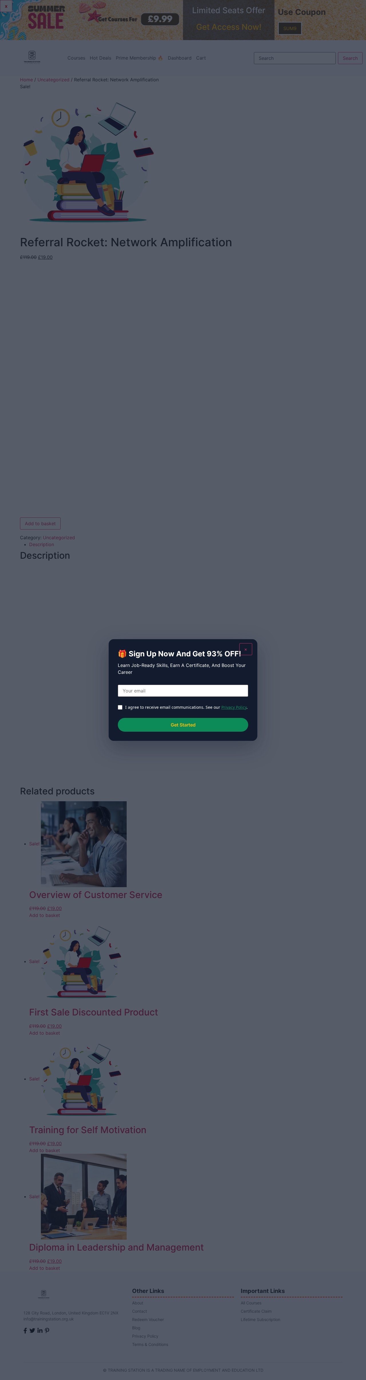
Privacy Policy (233, 707)
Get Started (183, 725)
